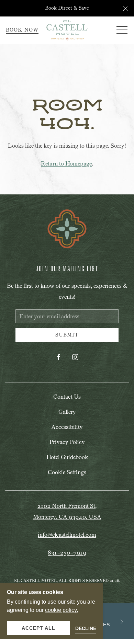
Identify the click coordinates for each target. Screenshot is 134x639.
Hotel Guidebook (67, 457)
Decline (85, 628)
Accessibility (67, 427)
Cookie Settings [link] (67, 472)
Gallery (67, 412)
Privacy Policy (67, 442)
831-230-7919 (67, 552)
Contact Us (67, 396)
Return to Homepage (66, 163)
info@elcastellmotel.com (67, 535)
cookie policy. (61, 610)
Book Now (22, 30)
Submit (67, 335)
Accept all (38, 628)
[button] (125, 8)
